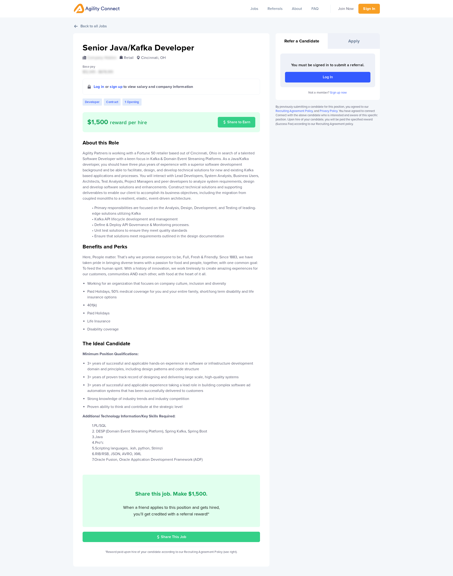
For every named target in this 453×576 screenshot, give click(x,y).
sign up (116, 86)
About (297, 9)
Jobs (254, 9)
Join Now (346, 8)
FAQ (315, 9)
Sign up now (338, 93)
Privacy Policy (328, 111)
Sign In (369, 8)
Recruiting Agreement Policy (294, 111)
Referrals (275, 9)
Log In (328, 77)
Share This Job (173, 537)
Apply (354, 41)
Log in (99, 86)
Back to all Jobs (93, 26)
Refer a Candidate (301, 41)
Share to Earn (238, 122)
